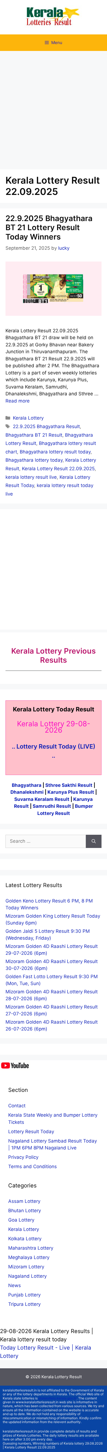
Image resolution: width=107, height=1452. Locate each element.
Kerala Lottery (28, 418)
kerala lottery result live (31, 477)
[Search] (94, 841)
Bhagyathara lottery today (34, 460)
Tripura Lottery (24, 1304)
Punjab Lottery (24, 1295)
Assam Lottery (24, 1201)
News (14, 1285)
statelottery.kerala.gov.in (57, 1398)
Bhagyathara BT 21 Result (33, 435)
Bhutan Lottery (24, 1210)
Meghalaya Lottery (28, 1257)
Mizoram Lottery (26, 1266)
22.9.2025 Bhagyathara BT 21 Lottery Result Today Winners (48, 227)
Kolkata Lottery (24, 1238)
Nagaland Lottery (27, 1276)
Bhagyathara (26, 785)
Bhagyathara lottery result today (55, 452)
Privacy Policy (23, 1157)
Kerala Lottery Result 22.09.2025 (58, 468)
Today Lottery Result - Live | (37, 1347)
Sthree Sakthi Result (69, 785)
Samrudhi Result (52, 806)
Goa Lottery (21, 1220)
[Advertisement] (53, 107)
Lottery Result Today (31, 1131)
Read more (17, 401)
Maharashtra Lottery (30, 1248)
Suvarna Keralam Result (42, 799)
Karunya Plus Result (70, 792)
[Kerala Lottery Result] (53, 17)
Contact (17, 1105)
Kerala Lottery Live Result (73, 1439)
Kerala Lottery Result (61, 1376)
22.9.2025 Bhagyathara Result (46, 426)
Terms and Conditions (32, 1166)
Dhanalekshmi (27, 792)
